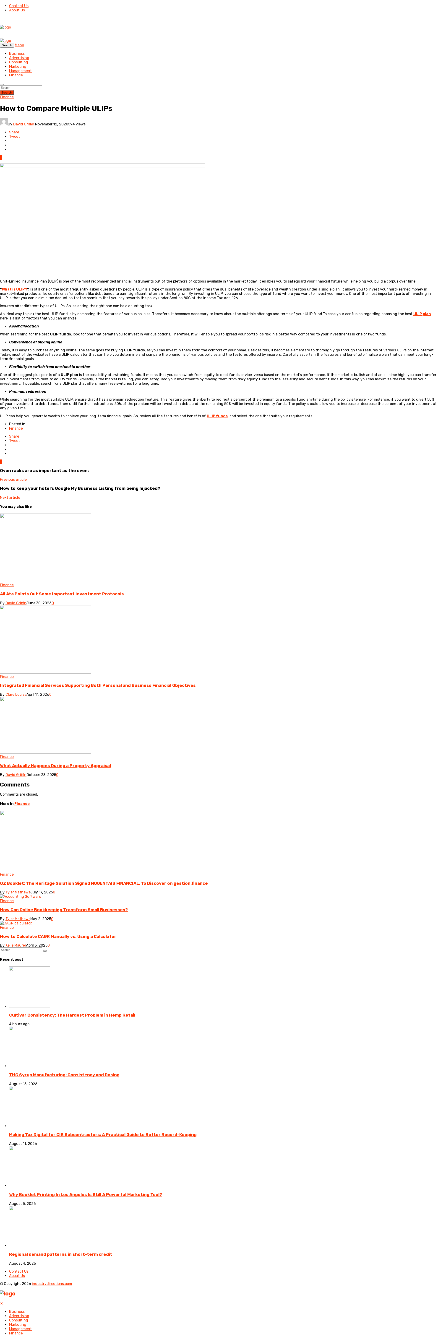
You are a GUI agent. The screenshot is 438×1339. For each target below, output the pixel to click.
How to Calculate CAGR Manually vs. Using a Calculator (58, 936)
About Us (17, 10)
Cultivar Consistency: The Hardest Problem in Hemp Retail (72, 1015)
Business (17, 53)
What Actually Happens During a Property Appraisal (55, 765)
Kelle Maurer (15, 945)
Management (20, 71)
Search (7, 92)
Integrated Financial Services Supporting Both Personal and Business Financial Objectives (98, 685)
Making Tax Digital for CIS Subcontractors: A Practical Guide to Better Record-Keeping (103, 1134)
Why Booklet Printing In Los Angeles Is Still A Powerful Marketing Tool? (85, 1194)
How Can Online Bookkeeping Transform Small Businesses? (64, 909)
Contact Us (19, 6)
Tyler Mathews (17, 892)
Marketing (17, 66)
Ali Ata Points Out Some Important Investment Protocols (62, 594)
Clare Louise (15, 694)
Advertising (19, 58)
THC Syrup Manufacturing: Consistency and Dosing (64, 1074)
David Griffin (23, 124)
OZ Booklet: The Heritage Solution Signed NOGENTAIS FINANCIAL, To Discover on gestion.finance (104, 883)
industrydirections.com (52, 1284)
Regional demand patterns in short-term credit (60, 1254)
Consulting (18, 62)
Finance (16, 75)
